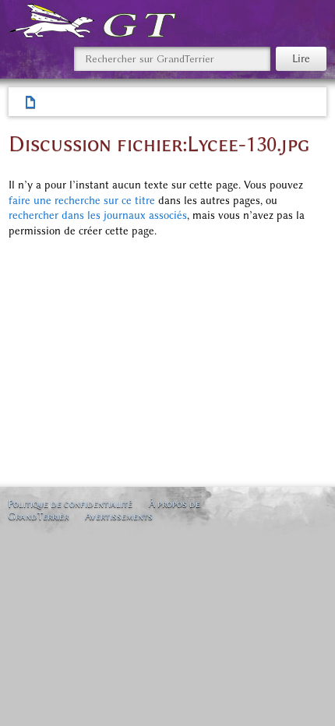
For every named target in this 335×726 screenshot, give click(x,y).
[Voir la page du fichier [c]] (31, 102)
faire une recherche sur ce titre (82, 200)
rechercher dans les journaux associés (98, 215)
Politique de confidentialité (70, 503)
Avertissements (119, 516)
